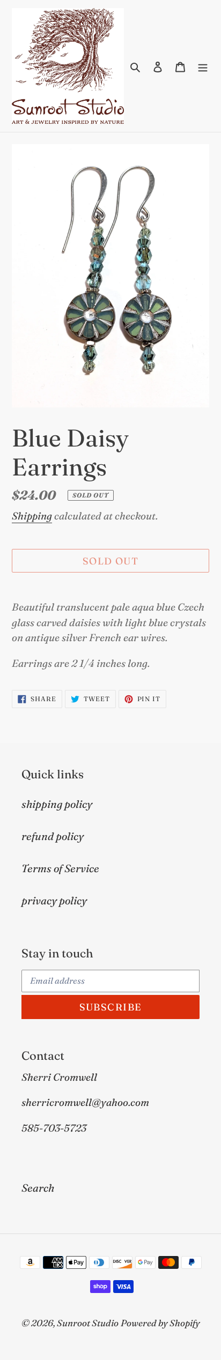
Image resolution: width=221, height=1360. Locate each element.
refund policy (52, 836)
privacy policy (54, 900)
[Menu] (202, 66)
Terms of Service (60, 868)
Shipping (32, 515)
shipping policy (56, 804)
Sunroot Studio (88, 1322)
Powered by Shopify (160, 1322)
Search (37, 1187)
